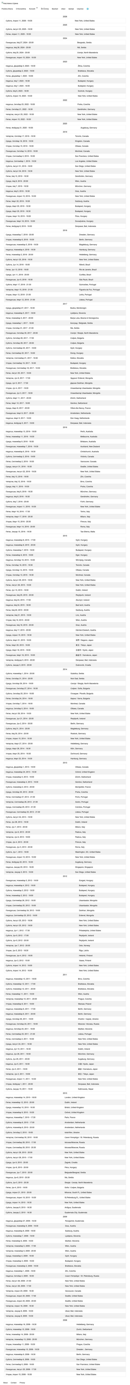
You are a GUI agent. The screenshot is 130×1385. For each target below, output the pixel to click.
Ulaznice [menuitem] (80, 9)
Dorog (72, 353)
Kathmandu (82, 1089)
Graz (77, 191)
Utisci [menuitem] (63, 9)
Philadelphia (84, 930)
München (79, 186)
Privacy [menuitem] (22, 1382)
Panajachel (69, 1220)
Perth (82, 431)
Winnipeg (79, 559)
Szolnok (81, 90)
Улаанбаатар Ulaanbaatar (81, 388)
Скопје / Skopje (76, 333)
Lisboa (82, 299)
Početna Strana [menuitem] (7, 9)
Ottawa (78, 146)
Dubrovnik (80, 665)
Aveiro (77, 801)
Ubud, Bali (69, 1311)
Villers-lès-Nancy (77, 408)
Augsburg (84, 127)
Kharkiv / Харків (84, 1018)
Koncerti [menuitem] (32, 9)
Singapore (79, 867)
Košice (73, 358)
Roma (82, 526)
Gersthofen (82, 109)
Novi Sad (74, 678)
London (68, 1097)
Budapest (82, 80)
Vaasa (81, 960)
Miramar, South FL (72, 1192)
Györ (72, 348)
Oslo (81, 945)
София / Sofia (76, 688)
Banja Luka (75, 318)
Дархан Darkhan (77, 383)
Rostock (74, 733)
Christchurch (85, 451)
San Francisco (81, 156)
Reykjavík (80, 595)
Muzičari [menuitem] (55, 9)
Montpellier (79, 786)
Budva (73, 308)
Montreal (78, 151)
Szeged (82, 880)
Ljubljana (74, 313)
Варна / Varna (76, 698)
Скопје (80, 52)
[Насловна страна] (10, 3)
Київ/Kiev (68, 1132)
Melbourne (84, 436)
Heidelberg (83, 254)
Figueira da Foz (85, 289)
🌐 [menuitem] (88, 9)
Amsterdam (75, 413)
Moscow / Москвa (85, 1023)
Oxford (78, 771)
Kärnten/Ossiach (82, 630)
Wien (77, 181)
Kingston (78, 141)
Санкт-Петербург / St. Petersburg (78, 1137)
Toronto (78, 136)
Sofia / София (70, 1187)
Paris (67, 1117)
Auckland (84, 446)
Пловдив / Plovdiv (78, 693)
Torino (82, 511)
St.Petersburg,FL (71, 1197)
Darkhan (82, 910)
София (73, 338)
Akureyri (79, 600)
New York (79, 20)
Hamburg (83, 249)
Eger (78, 555)
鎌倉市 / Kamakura (83, 655)
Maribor (81, 1028)
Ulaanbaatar (84, 900)
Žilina (80, 65)
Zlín (79, 75)
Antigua (68, 1207)
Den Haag (74, 418)
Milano (83, 516)
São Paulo (83, 279)
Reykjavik (74, 718)
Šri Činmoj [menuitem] (45, 9)
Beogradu (81, 42)
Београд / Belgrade (78, 323)
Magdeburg (83, 244)
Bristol (67, 1107)
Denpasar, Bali (81, 226)
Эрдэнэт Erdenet (77, 378)
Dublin (78, 590)
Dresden (82, 234)
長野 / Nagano (81, 640)
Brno (82, 481)
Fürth (82, 501)
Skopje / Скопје (71, 1182)
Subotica (74, 673)
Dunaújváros (80, 221)
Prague (81, 998)
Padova (78, 832)
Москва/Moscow (71, 1142)
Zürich (72, 398)
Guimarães (83, 284)
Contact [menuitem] (13, 1382)
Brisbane (84, 441)
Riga (81, 950)
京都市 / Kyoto (81, 650)
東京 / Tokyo (81, 645)
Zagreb (67, 1162)
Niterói (81, 264)
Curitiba (82, 274)
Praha (79, 104)
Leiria (81, 294)
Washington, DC (81, 852)
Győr (67, 1255)
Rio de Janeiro (85, 269)
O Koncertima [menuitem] (21, 9)
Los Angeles (80, 161)
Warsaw (81, 1003)
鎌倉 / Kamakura (85, 1069)
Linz (77, 615)
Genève (73, 403)
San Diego (79, 166)
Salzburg (78, 201)
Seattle (83, 466)
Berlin (81, 239)
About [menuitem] (5, 1382)
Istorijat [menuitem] (71, 9)
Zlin (66, 1270)
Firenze (83, 521)
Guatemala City (71, 1212)
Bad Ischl (79, 605)
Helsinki (82, 955)
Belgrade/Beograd (72, 1172)
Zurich (79, 1329)
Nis (71, 328)
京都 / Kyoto (83, 1063)
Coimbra (78, 807)
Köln (72, 748)
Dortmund (75, 753)
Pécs (77, 216)
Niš (78, 47)
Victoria (83, 456)
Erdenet (82, 915)
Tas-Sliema (84, 531)
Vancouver (84, 461)
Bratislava (82, 70)
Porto (77, 796)
